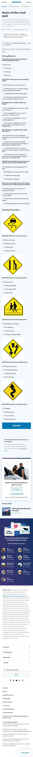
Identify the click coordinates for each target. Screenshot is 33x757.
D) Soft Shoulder (9, 251)
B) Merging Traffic (10, 285)
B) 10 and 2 (7, 68)
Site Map (5, 691)
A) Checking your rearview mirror (15, 85)
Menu (5, 2)
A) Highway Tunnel (10, 366)
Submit (16, 425)
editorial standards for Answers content (14, 596)
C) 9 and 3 (7, 72)
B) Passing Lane (9, 412)
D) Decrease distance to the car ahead (16, 203)
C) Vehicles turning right (12, 175)
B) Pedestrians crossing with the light (16, 172)
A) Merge (7, 408)
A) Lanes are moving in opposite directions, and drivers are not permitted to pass (15, 137)
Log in (29, 2)
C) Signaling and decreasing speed (15, 93)
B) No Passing (8, 327)
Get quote (25, 753)
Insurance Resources (8, 712)
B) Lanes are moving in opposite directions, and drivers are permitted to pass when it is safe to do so (15, 143)
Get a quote (16, 489)
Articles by (14, 6)
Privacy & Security (7, 702)
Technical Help (6, 698)
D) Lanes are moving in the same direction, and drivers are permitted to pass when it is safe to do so (14, 156)
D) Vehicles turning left (11, 179)
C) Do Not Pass (9, 415)
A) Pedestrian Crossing (11, 324)
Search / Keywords (12, 670)
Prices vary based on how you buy (21, 731)
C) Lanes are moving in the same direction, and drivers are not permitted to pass (16, 149)
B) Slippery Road (9, 243)
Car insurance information (18, 43)
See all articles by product (16, 543)
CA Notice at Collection (8, 709)
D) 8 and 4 (7, 75)
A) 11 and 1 (7, 65)
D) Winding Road (9, 419)
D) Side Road (8, 293)
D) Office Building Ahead (12, 334)
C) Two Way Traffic (10, 289)
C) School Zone (9, 331)
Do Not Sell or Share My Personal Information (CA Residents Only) (15, 716)
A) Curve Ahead (9, 240)
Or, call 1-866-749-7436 (16, 493)
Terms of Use (6, 705)
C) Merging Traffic (10, 373)
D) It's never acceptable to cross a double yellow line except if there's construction (14, 124)
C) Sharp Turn (8, 247)
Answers (4, 6)
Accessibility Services (8, 695)
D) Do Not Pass (9, 377)
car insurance (19, 497)
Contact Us (5, 688)
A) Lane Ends (8, 282)
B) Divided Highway (10, 370)
